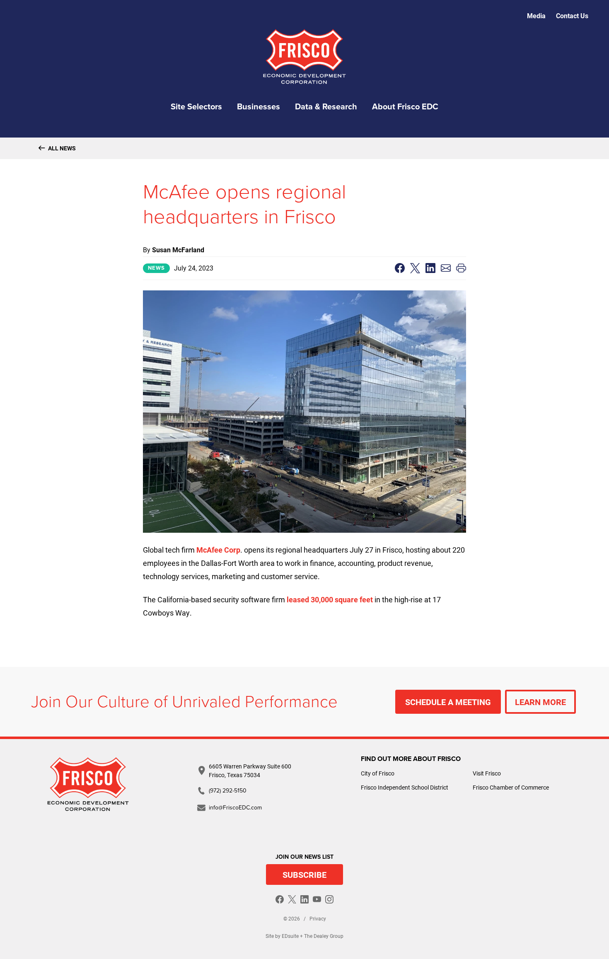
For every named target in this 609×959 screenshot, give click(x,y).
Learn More (540, 701)
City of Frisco (377, 773)
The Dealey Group (323, 935)
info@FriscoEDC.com (235, 807)
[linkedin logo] (304, 899)
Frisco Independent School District (404, 787)
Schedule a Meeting (448, 701)
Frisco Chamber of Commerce (511, 787)
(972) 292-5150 (228, 790)
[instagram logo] (329, 899)
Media (536, 15)
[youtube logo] (317, 899)
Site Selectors (196, 107)
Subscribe (304, 874)
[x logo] (292, 899)
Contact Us (572, 15)
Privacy (317, 918)
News (156, 268)
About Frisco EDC (405, 107)
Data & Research (326, 107)
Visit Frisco (487, 773)
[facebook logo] (280, 899)
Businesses (258, 107)
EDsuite (290, 935)
